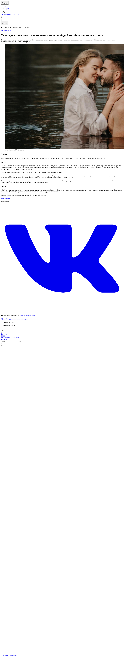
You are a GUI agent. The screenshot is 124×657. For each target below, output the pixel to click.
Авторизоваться (6, 198)
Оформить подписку (12, 14)
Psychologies (5, 30)
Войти (3, 14)
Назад (5, 3)
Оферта (3, 319)
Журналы (8, 7)
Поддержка (10, 319)
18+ (10, 30)
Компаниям (18, 319)
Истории (25, 319)
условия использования (27, 315)
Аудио (7, 8)
